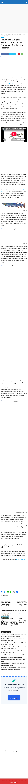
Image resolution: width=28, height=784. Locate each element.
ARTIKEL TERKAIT (8, 610)
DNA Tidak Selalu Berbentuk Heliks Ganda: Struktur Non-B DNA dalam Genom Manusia (13, 639)
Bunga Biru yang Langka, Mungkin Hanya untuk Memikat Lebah (22, 603)
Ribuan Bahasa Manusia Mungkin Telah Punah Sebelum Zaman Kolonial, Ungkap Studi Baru (13, 651)
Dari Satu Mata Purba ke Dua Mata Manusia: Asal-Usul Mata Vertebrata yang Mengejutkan (4, 622)
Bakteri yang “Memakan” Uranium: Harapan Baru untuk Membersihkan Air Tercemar (12, 664)
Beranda (2, 34)
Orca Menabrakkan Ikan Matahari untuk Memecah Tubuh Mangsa (13, 660)
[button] (25, 2)
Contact (3, 780)
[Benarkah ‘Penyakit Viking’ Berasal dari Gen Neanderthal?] (23, 616)
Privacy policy (14, 780)
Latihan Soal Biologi (22, 780)
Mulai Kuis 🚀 (14, 698)
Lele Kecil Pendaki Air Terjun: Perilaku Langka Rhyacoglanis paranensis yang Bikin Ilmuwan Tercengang (13, 668)
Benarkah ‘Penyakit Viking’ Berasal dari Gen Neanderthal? (23, 621)
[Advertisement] (14, 19)
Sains (2, 37)
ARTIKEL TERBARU (19, 610)
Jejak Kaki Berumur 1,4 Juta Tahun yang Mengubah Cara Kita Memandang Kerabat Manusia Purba (14, 622)
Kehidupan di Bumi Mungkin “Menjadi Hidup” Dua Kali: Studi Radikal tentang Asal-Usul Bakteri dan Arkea (13, 635)
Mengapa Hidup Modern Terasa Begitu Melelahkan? (11, 657)
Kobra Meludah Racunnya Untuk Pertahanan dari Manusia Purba (6, 603)
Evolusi (6, 595)
